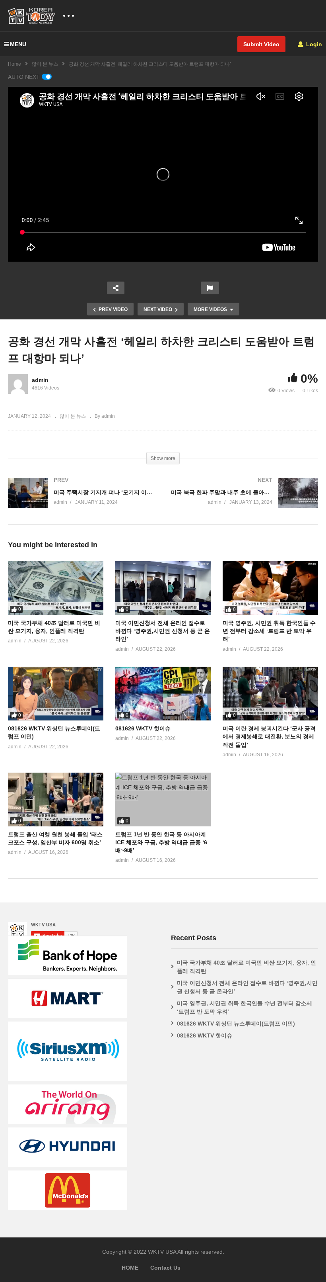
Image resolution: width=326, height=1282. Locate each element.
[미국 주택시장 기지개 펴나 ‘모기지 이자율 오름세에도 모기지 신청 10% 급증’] (81, 501)
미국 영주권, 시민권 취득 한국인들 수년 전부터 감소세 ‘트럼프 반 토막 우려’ (269, 631)
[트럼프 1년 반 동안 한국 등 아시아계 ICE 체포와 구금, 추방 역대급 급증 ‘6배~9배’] (163, 799)
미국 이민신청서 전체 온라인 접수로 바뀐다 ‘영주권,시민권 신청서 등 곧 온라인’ (162, 631)
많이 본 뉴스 (45, 64)
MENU (18, 44)
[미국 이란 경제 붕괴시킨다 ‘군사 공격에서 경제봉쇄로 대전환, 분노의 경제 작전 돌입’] (270, 693)
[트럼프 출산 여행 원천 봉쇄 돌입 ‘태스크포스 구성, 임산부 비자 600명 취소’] (55, 799)
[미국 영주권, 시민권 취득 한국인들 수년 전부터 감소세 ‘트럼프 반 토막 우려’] (270, 588)
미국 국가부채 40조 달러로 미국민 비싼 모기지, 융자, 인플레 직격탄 (246, 966)
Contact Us (165, 1267)
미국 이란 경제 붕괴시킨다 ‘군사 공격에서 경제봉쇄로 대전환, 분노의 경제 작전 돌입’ (269, 736)
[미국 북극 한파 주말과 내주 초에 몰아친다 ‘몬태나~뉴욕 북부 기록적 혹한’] (244, 501)
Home (14, 64)
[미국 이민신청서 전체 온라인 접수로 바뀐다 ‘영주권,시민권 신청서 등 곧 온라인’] (163, 588)
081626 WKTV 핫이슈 (143, 728)
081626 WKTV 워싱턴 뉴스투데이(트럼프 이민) (236, 1023)
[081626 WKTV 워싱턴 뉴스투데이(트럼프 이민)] (55, 693)
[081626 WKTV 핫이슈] (163, 693)
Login (313, 44)
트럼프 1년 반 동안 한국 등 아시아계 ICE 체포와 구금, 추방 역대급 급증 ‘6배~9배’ (161, 842)
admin (40, 380)
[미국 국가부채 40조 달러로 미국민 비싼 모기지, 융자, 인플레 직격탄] (55, 588)
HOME (130, 1267)
